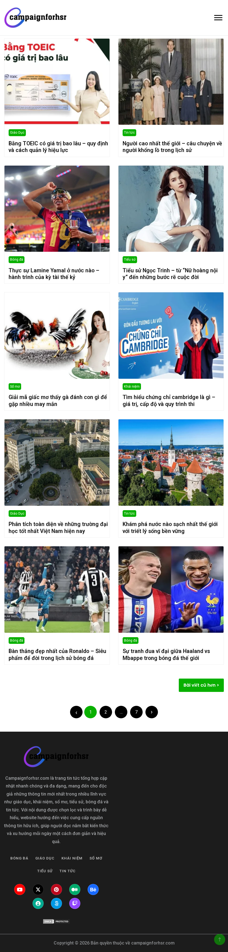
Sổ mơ (15, 386)
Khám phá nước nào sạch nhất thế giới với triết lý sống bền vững (170, 527)
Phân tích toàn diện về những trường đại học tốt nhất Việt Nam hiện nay (58, 527)
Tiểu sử (130, 259)
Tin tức (129, 132)
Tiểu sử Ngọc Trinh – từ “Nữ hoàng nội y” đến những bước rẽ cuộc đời (170, 273)
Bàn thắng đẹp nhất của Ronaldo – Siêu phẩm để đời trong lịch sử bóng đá (57, 654)
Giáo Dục (17, 132)
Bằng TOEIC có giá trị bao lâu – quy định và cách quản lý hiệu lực (58, 146)
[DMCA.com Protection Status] (56, 921)
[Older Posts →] (151, 712)
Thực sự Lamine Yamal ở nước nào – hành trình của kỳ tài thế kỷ (54, 273)
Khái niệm (132, 386)
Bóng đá (16, 259)
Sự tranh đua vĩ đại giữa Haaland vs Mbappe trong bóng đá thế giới (166, 654)
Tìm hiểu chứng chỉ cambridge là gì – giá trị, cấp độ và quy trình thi (169, 400)
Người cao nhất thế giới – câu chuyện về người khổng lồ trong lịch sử (172, 146)
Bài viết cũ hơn (199, 685)
